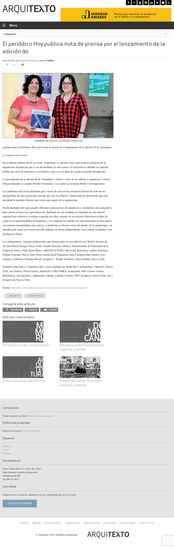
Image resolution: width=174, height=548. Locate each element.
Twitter (6, 449)
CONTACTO (146, 523)
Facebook (7, 446)
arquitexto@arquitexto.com (40, 415)
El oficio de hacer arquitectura (24, 380)
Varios (34, 60)
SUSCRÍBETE (52, 523)
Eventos (24, 60)
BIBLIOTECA (91, 523)
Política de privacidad (31, 430)
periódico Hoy (36, 295)
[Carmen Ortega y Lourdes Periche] (58, 105)
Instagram (7, 453)
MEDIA (36, 523)
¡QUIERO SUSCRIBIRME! (19, 503)
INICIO (25, 523)
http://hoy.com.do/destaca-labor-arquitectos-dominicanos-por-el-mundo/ (49, 287)
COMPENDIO (72, 523)
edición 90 (14, 295)
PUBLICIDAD (127, 523)
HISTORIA (109, 523)
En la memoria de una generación (26, 345)
